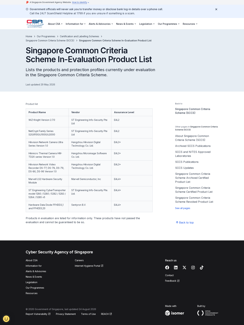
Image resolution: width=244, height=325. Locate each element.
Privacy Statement (66, 314)
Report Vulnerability (36, 314)
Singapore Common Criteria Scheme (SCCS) (50, 40)
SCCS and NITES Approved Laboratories (192, 154)
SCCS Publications (187, 161)
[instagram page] (193, 268)
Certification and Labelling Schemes (79, 36)
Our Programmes (46, 36)
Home (29, 36)
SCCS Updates (184, 167)
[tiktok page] (202, 268)
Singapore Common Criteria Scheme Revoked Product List (194, 199)
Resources (32, 293)
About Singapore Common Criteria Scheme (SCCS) (192, 138)
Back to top (186, 222)
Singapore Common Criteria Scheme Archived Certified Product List (192, 177)
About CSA (32, 260)
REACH (105, 314)
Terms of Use (88, 314)
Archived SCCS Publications (193, 146)
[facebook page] (167, 268)
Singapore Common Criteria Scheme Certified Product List (193, 189)
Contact (169, 275)
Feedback (170, 280)
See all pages (182, 208)
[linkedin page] (176, 268)
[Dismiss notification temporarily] (216, 9)
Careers (79, 260)
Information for (34, 265)
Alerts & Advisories (36, 271)
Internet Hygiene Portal (87, 265)
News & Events (34, 276)
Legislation (31, 282)
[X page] (184, 268)
